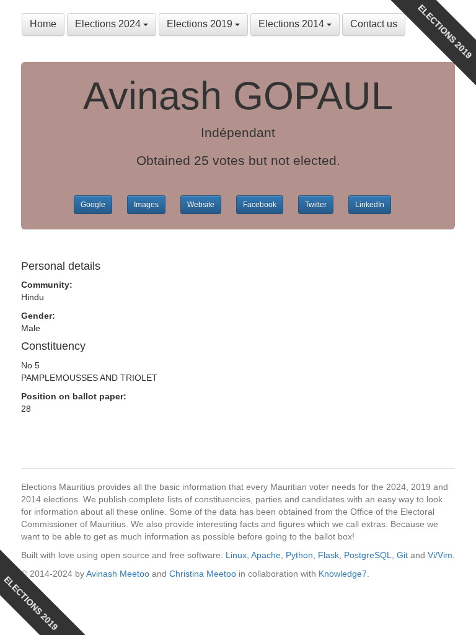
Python (299, 555)
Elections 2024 (109, 24)
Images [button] (146, 204)
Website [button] (200, 204)
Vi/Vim (440, 555)
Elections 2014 (292, 24)
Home (43, 24)
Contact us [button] (373, 24)
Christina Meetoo (202, 574)
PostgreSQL (368, 555)
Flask (328, 555)
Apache (266, 555)
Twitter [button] (316, 204)
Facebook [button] (259, 204)
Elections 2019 (201, 24)
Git (402, 555)
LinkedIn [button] (369, 204)
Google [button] (93, 204)
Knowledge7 (343, 574)
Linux (236, 555)
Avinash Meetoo (117, 574)
